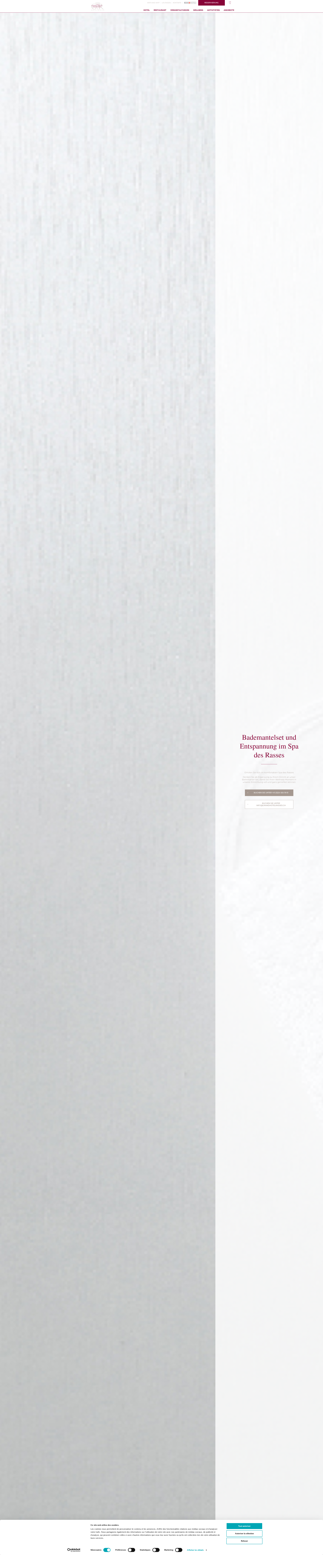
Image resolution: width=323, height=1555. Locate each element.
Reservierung (211, 3)
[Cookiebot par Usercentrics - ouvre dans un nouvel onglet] (74, 1550)
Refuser (244, 1541)
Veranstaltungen (179, 10)
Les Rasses (166, 3)
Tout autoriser (244, 1526)
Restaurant (160, 10)
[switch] (131, 1550)
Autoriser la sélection (244, 1533)
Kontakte (177, 3)
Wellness (198, 10)
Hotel (146, 10)
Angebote (229, 10)
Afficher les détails (195, 1550)
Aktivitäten (213, 10)
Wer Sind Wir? (153, 3)
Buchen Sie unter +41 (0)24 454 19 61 (271, 792)
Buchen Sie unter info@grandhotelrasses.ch (271, 804)
